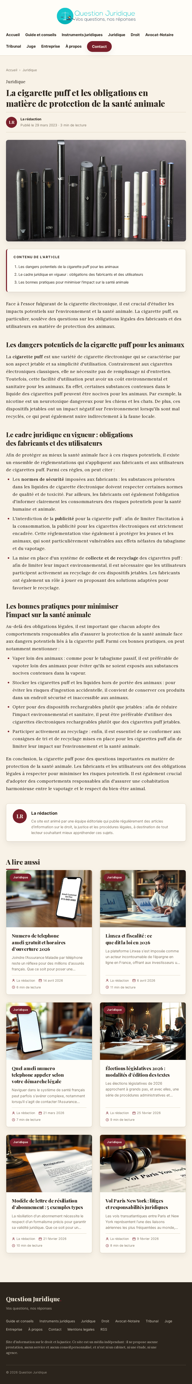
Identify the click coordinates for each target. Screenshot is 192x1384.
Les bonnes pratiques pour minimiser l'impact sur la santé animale (73, 282)
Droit (135, 34)
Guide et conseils (40, 34)
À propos (74, 46)
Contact (99, 46)
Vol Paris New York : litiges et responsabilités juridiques (137, 1203)
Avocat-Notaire (159, 34)
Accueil (13, 34)
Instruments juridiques (82, 34)
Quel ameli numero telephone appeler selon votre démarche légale (38, 1074)
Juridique (116, 34)
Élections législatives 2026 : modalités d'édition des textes (138, 1071)
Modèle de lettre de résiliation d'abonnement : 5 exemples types (47, 1203)
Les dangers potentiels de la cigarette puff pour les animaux (68, 266)
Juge (31, 46)
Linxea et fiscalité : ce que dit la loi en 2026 (129, 938)
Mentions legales (81, 1329)
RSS (103, 1329)
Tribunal (13, 46)
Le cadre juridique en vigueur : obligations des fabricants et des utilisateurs (80, 274)
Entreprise (50, 46)
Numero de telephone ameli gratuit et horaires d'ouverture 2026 (39, 942)
